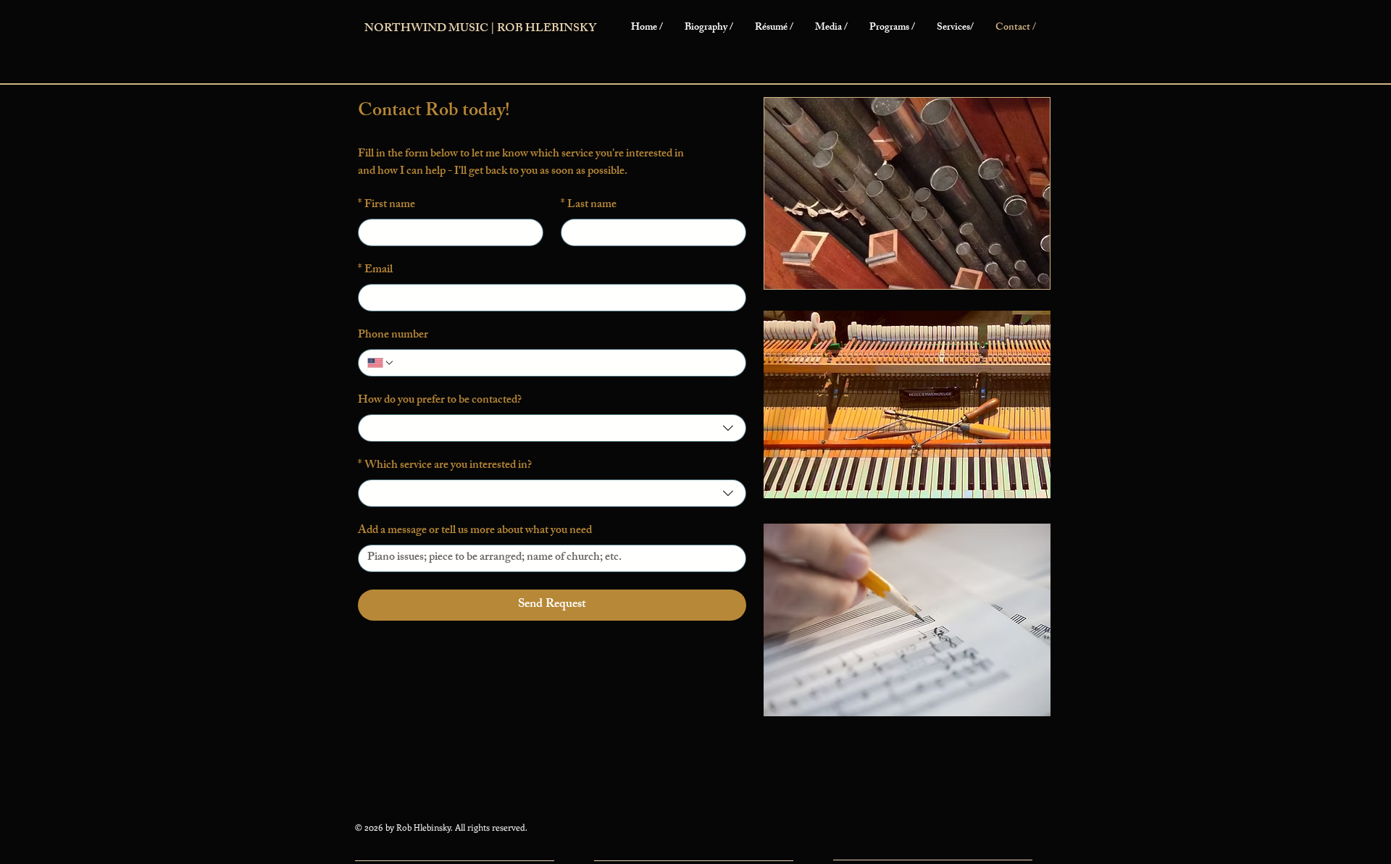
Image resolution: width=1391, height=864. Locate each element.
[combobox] (552, 428)
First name (386, 205)
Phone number (393, 336)
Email (375, 271)
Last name (589, 205)
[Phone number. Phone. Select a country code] (381, 363)
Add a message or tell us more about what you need (475, 531)
